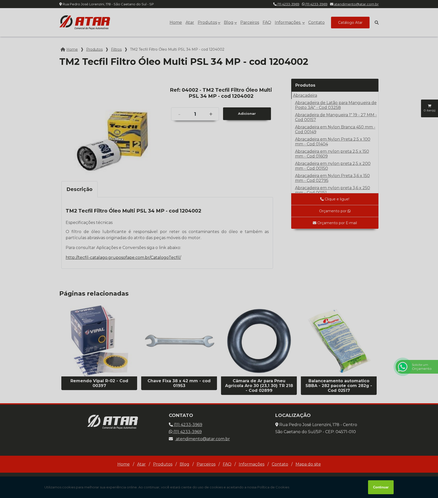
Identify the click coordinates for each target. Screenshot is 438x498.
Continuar (381, 487)
